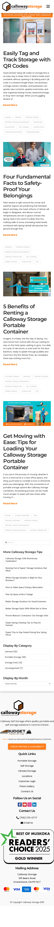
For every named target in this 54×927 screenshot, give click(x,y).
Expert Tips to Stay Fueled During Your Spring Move (26, 633)
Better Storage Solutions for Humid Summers (26, 602)
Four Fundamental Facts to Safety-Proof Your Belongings (27, 186)
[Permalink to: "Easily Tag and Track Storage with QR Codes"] (27, 30)
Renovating (38, 122)
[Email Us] (27, 822)
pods (35, 516)
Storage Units (11, 662)
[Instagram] (29, 805)
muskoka (8, 247)
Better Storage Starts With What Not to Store (26, 609)
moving (8, 117)
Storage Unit (26, 262)
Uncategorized (12, 668)
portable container (12, 521)
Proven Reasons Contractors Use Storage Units (27, 616)
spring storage (11, 262)
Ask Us (5, 739)
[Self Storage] (27, 765)
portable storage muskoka (15, 530)
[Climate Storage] (27, 770)
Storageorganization (13, 132)
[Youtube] (25, 805)
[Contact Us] (27, 791)
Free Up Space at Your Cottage (19, 594)
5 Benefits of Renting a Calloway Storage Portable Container (25, 319)
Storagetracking (33, 132)
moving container (22, 516)
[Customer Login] (27, 781)
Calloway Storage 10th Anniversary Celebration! (22, 560)
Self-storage (24, 127)
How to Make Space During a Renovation (24, 587)
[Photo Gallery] (27, 786)
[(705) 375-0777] (27, 817)
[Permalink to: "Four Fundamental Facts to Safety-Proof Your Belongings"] (27, 154)
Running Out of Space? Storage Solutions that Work (26, 569)
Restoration (9, 127)
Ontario (18, 117)
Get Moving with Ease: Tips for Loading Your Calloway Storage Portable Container (25, 452)
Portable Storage (32, 117)
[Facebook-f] (20, 805)
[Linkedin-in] (34, 805)
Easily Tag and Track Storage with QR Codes (26, 59)
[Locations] (27, 776)
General (9, 651)
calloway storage (12, 377)
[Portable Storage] (27, 760)
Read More (10, 105)
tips (37, 262)
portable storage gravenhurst (17, 122)
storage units (38, 127)
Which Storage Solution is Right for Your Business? (24, 579)
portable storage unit (13, 257)
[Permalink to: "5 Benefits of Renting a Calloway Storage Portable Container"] (27, 284)
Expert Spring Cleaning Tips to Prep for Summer (23, 624)
